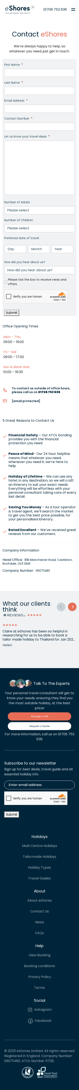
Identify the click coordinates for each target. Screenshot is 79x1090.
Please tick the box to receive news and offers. (37, 282)
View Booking (39, 955)
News (39, 922)
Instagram (42, 1009)
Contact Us (39, 911)
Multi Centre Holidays (39, 845)
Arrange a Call (39, 716)
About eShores (39, 900)
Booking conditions (39, 966)
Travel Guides (39, 878)
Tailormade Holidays (39, 856)
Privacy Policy (39, 976)
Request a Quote (39, 726)
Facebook (42, 1020)
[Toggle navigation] (73, 9)
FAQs (39, 933)
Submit (11, 312)
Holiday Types (39, 867)
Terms (39, 987)
